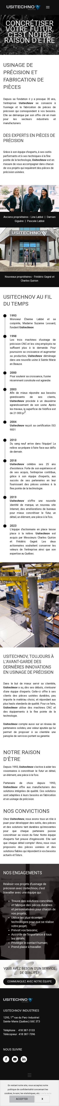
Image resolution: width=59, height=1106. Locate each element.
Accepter (22, 1099)
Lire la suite (45, 1093)
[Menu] (29, 1075)
